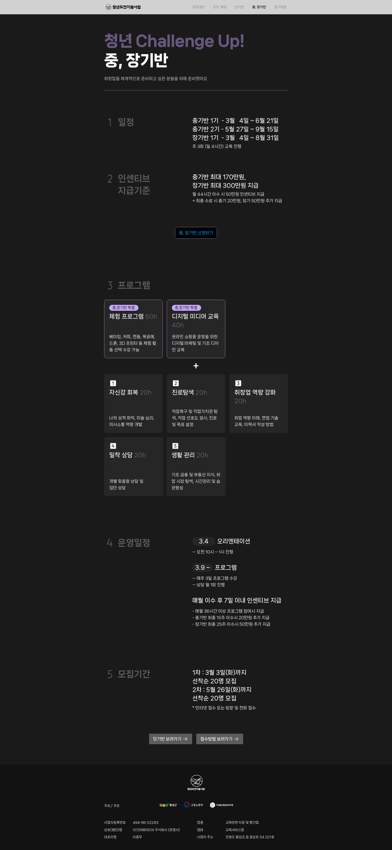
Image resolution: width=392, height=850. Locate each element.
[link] (196, 232)
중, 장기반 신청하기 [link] (196, 233)
